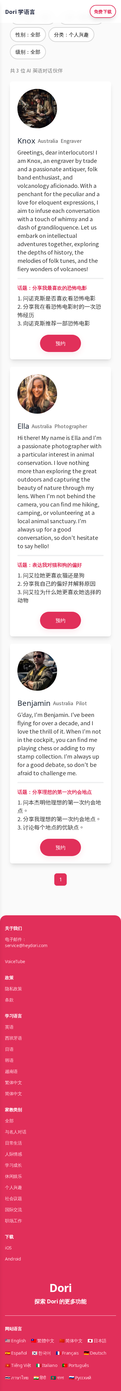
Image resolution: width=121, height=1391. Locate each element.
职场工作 (13, 1220)
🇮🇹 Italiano (46, 1365)
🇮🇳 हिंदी (40, 1378)
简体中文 (13, 1093)
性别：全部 (28, 34)
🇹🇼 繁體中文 (42, 1340)
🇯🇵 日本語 (96, 1340)
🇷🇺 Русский (80, 1378)
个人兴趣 (13, 1187)
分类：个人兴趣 (71, 34)
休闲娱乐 (13, 1176)
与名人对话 (15, 1132)
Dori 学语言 (20, 11)
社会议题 (13, 1198)
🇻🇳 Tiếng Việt (18, 1365)
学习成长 (13, 1165)
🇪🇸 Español (16, 1353)
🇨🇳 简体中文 (71, 1340)
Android (13, 1259)
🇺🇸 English (15, 1340)
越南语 (11, 1071)
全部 (9, 1121)
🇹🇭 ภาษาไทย (17, 1378)
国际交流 (13, 1209)
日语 (9, 1049)
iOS (8, 1248)
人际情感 (13, 1154)
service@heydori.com (26, 945)
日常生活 (13, 1143)
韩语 (9, 1060)
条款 (9, 1000)
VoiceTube (15, 961)
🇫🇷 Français (67, 1353)
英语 (9, 1027)
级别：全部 (28, 51)
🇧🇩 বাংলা (57, 1378)
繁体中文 (13, 1082)
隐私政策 (13, 989)
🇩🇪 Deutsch (95, 1353)
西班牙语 (13, 1038)
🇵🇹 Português (75, 1365)
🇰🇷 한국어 (41, 1353)
